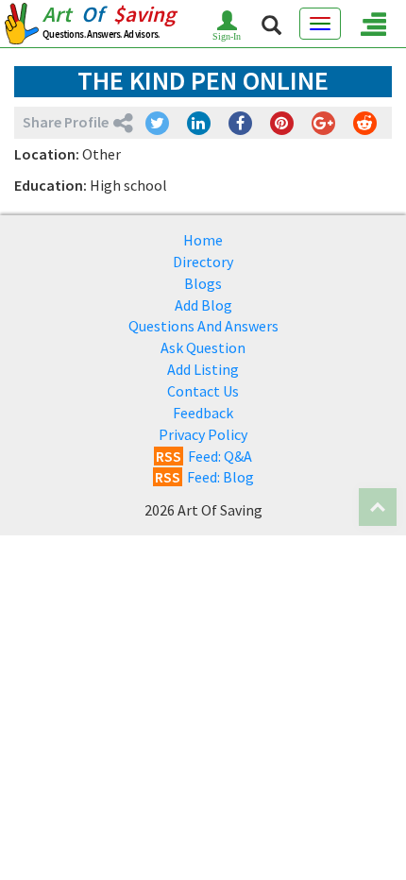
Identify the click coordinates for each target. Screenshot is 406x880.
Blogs (203, 283)
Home (203, 239)
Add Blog (203, 305)
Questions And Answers (203, 325)
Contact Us (203, 390)
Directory (203, 261)
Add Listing (203, 369)
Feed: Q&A (204, 456)
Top (378, 507)
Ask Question (203, 347)
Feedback (203, 412)
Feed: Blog (204, 476)
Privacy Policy (203, 434)
